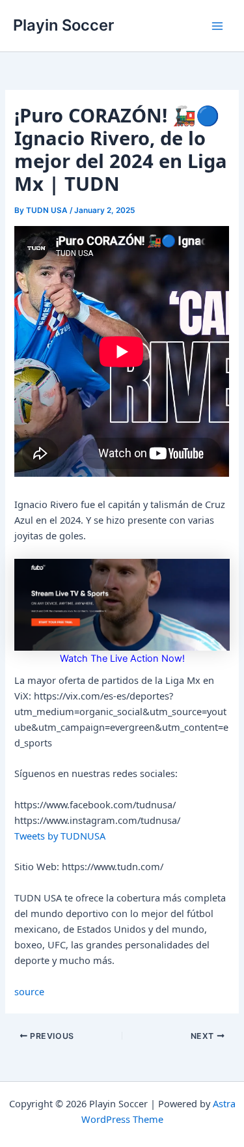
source (29, 991)
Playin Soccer (63, 25)
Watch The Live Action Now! (122, 658)
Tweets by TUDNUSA (59, 835)
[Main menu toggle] (217, 26)
